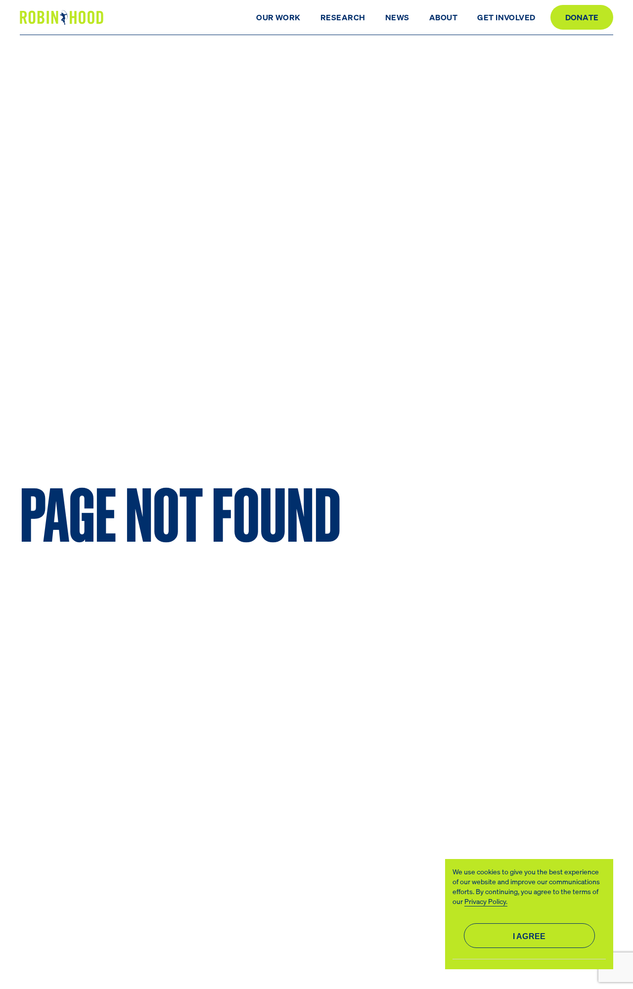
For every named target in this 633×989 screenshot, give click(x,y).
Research (342, 17)
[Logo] (63, 17)
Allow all (529, 935)
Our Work (278, 17)
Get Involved (506, 17)
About (443, 17)
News (397, 17)
